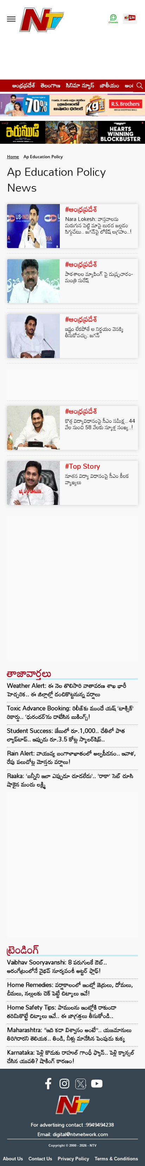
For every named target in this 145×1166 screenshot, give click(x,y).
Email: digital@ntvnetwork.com (72, 1134)
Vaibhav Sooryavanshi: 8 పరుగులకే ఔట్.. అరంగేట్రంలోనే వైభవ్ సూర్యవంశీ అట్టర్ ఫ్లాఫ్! (57, 966)
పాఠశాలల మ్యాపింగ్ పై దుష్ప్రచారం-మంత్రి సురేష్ (99, 277)
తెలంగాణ (51, 85)
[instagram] (64, 1085)
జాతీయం (109, 85)
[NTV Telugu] (41, 19)
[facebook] (48, 1085)
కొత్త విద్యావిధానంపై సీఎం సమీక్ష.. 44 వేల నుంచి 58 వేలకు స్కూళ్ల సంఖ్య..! (100, 423)
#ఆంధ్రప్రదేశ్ (81, 209)
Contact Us (40, 1158)
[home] (4, 85)
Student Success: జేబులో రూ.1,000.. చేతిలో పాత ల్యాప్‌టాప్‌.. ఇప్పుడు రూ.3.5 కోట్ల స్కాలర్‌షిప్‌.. (66, 735)
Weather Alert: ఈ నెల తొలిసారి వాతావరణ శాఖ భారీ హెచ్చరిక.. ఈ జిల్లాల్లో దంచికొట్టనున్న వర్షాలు (66, 689)
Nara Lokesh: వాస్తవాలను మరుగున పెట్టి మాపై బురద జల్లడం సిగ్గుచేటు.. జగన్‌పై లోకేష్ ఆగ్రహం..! (98, 225)
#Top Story (82, 466)
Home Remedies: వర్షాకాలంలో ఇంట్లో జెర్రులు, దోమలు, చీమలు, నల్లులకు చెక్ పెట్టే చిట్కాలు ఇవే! (70, 989)
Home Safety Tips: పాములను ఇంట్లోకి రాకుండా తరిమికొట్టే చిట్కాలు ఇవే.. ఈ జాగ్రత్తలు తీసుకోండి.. (61, 1011)
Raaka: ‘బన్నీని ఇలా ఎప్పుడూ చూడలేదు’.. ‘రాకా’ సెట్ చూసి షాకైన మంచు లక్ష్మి (70, 780)
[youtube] (96, 1085)
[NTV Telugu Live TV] (130, 19)
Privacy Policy (73, 1158)
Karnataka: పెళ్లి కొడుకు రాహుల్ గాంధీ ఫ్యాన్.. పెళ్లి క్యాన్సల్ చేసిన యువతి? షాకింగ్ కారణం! (70, 1057)
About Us (13, 1158)
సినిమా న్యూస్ (80, 85)
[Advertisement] (72, 588)
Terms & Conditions (116, 1158)
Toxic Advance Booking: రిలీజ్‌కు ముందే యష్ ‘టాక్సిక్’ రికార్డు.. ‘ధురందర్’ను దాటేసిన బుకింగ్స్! (70, 712)
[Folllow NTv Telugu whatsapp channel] (113, 19)
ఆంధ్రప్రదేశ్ (23, 85)
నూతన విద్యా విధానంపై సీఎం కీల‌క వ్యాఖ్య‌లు (97, 478)
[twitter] (80, 1085)
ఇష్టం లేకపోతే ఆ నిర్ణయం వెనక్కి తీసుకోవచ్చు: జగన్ (94, 331)
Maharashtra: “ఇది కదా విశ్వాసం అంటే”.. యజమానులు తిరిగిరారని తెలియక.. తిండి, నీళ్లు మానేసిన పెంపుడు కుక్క (69, 1034)
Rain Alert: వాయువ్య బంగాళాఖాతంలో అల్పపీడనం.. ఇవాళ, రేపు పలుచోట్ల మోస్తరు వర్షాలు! (71, 757)
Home (13, 157)
